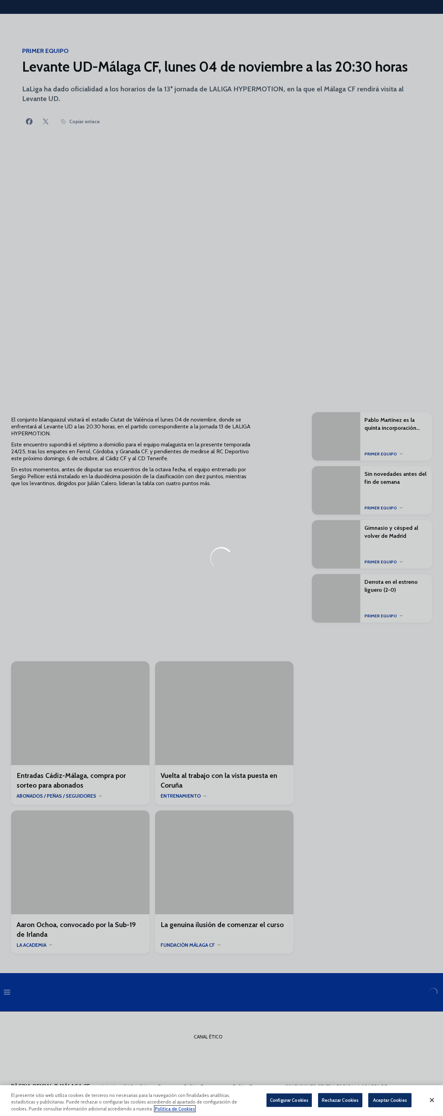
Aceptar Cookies (390, 1100)
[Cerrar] (432, 1100)
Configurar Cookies (289, 1100)
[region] (221, 1100)
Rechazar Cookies (340, 1100)
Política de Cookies (175, 1109)
